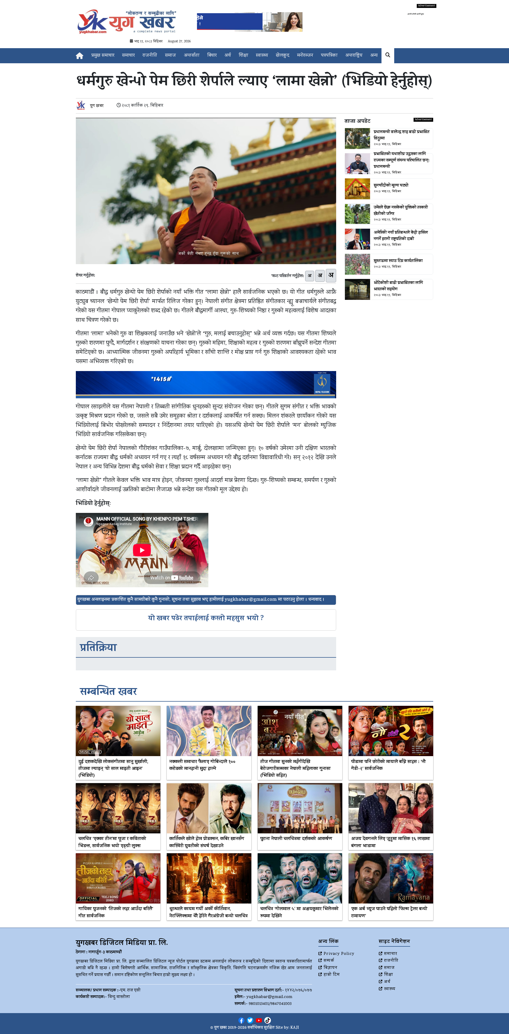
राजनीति (150, 55)
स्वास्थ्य (262, 55)
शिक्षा (243, 55)
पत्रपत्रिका (329, 55)
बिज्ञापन (330, 968)
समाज (170, 55)
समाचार (128, 55)
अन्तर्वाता (191, 55)
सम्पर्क (329, 961)
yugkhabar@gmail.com (269, 997)
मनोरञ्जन (305, 55)
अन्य (374, 55)
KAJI (294, 1028)
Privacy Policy (339, 954)
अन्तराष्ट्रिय (353, 55)
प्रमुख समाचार (102, 55)
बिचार (212, 55)
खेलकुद (282, 55)
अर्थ (228, 55)
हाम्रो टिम (332, 975)
